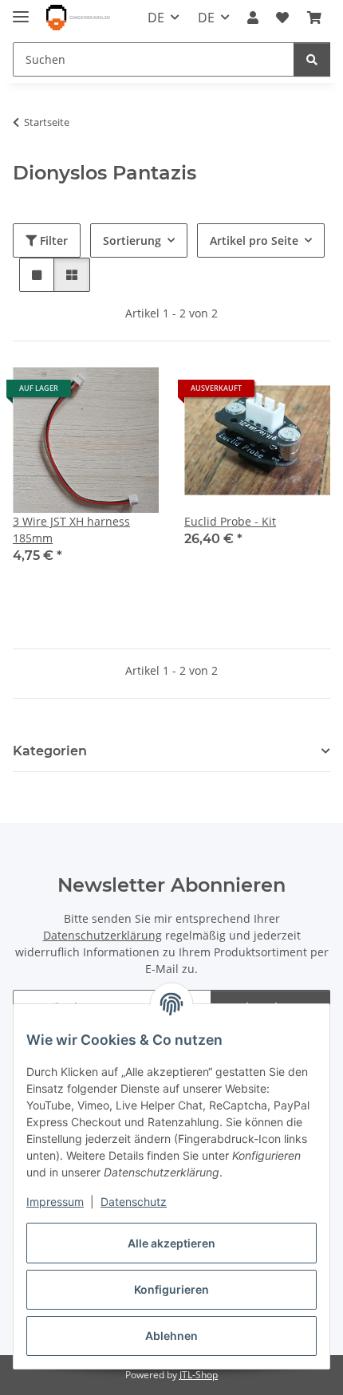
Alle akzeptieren (171, 1243)
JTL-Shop (198, 1374)
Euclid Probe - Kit (230, 521)
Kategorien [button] (50, 751)
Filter (52, 240)
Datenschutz (134, 1201)
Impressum (55, 1201)
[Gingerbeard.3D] (78, 18)
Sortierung (132, 240)
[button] (253, 17)
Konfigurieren (171, 1289)
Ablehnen (171, 1335)
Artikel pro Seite (254, 240)
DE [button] (156, 17)
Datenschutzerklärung (102, 935)
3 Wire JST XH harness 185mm (71, 530)
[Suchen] (312, 59)
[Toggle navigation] (21, 10)
